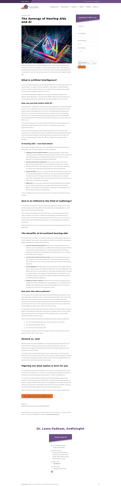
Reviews (88, 6)
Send (82, 67)
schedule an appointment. (52, 414)
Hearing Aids (64, 6)
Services (73, 6)
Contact (95, 6)
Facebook (99, 484)
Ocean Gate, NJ (89, 1)
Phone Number (82, 40)
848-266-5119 (97, 1)
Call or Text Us (25, 1)
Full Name (81, 26)
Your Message (82, 48)
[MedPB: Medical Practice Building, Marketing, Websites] (37, 484)
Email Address (82, 33)
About (81, 6)
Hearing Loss (53, 6)
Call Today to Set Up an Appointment (37, 396)
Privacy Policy (24, 484)
